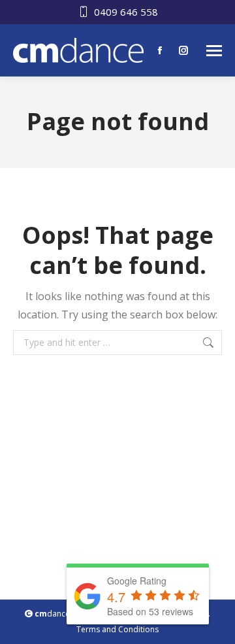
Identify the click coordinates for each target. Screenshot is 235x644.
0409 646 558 (125, 11)
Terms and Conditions (117, 629)
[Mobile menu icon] (214, 50)
